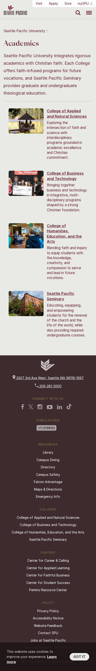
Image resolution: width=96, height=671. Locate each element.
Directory (48, 467)
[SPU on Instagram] (40, 407)
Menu (87, 9)
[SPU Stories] (46, 428)
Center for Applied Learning (48, 568)
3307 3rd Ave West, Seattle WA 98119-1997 (49, 378)
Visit (39, 3)
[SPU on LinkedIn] (59, 407)
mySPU (83, 3)
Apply (53, 3)
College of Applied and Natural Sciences (48, 517)
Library (48, 452)
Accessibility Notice (48, 618)
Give (68, 3)
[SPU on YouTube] (50, 407)
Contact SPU (48, 633)
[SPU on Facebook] (22, 407)
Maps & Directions (48, 489)
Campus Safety (48, 475)
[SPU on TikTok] (69, 407)
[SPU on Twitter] (30, 407)
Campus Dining (48, 460)
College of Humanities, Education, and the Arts (48, 532)
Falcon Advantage (48, 482)
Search (77, 9)
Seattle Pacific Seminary (48, 539)
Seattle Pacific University (24, 31)
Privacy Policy (48, 611)
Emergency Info (48, 496)
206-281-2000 (50, 386)
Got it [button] (79, 657)
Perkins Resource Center (48, 590)
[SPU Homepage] (48, 370)
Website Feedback (48, 626)
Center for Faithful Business (48, 575)
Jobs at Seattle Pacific (48, 640)
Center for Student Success (48, 583)
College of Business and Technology (48, 525)
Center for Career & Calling (48, 560)
